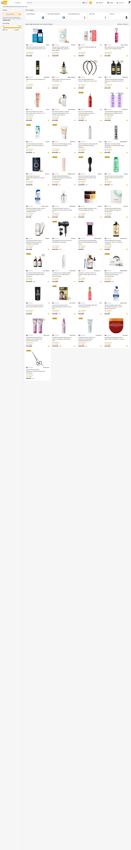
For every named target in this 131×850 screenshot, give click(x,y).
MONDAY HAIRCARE (71, 174)
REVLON (100, 174)
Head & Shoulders (45, 206)
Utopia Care (46, 367)
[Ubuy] (4, 2)
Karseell (100, 206)
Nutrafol (73, 45)
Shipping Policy (6, 20)
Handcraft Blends (124, 238)
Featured (125, 24)
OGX (100, 303)
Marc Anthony (124, 45)
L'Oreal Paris (125, 109)
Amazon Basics (98, 238)
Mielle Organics (71, 77)
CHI (101, 109)
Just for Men (72, 303)
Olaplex (47, 238)
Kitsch (100, 77)
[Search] (90, 2)
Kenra (100, 141)
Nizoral (47, 45)
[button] (100, 3)
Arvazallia (125, 335)
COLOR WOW (72, 206)
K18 (101, 45)
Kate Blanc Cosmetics (98, 270)
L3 (48, 303)
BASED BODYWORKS (124, 141)
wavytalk (73, 238)
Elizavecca (72, 141)
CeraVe (47, 141)
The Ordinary (46, 270)
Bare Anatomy (71, 109)
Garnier (126, 174)
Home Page (6, 6)
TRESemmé (46, 77)
